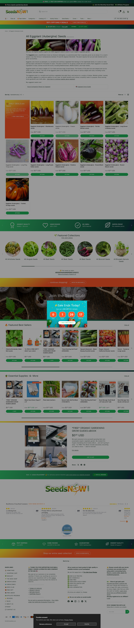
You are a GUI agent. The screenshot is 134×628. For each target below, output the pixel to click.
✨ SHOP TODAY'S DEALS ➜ (67, 322)
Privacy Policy (68, 620)
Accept (66, 624)
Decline (87, 624)
